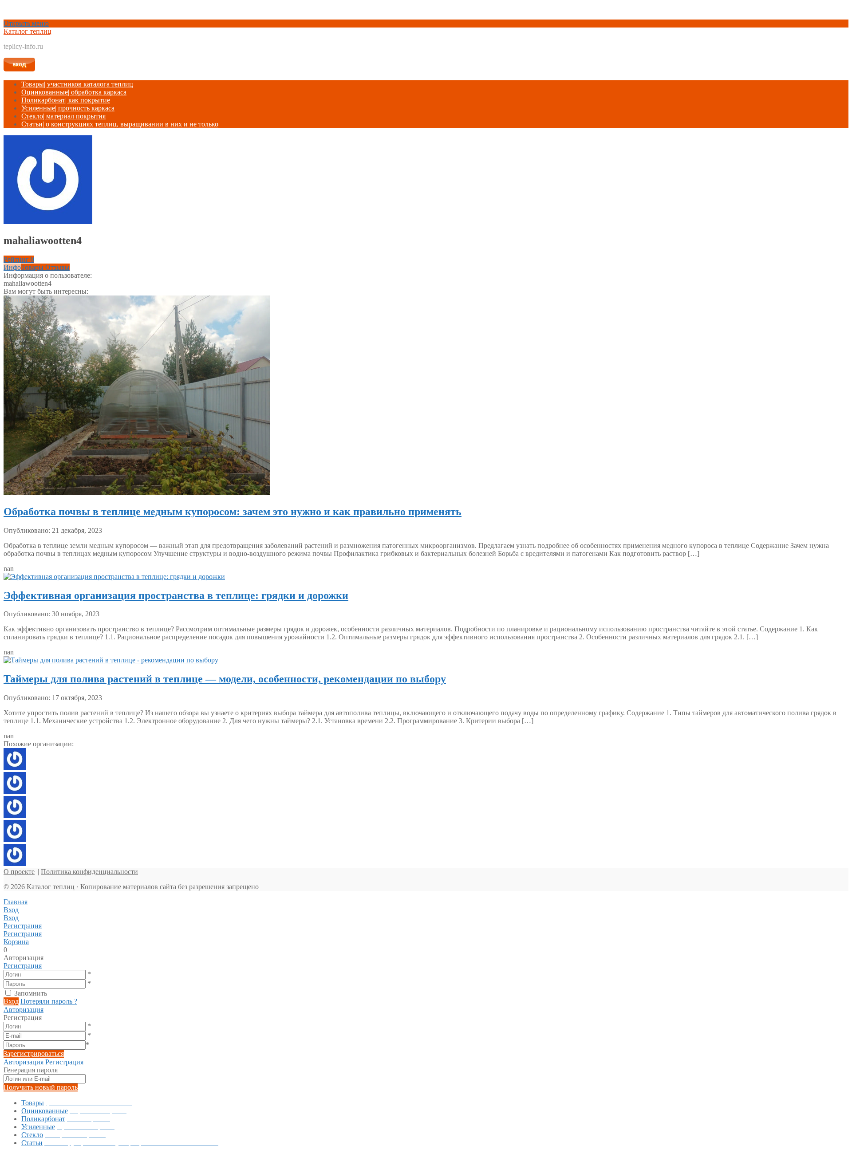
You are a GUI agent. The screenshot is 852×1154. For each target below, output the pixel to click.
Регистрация (23, 965)
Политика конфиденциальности (89, 871)
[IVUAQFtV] (15, 792)
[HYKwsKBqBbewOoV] (15, 768)
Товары (77, 84)
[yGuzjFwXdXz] (15, 815)
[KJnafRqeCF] (15, 839)
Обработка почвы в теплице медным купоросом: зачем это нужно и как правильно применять (233, 511)
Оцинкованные (73, 92)
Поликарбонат (65, 100)
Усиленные (67, 108)
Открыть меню (26, 23)
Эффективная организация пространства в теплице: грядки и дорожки (176, 595)
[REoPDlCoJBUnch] (15, 863)
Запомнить (30, 993)
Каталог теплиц (27, 31)
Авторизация (23, 1009)
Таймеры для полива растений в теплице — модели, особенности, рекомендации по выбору (225, 679)
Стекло (63, 116)
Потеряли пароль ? (48, 1001)
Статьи (119, 124)
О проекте (19, 871)
